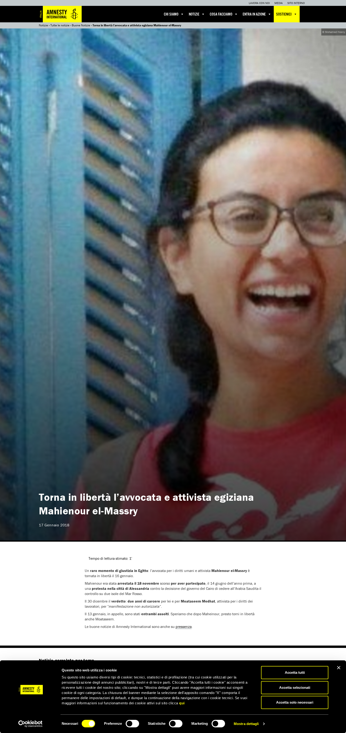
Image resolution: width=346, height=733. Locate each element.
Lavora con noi (259, 3)
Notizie (194, 14)
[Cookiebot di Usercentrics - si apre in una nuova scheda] (30, 723)
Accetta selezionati (294, 688)
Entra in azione (254, 14)
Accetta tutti (295, 672)
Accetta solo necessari (294, 702)
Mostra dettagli (246, 724)
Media (278, 3)
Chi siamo (171, 14)
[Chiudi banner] (338, 667)
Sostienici (284, 14)
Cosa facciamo (221, 14)
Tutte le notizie (59, 25)
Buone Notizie (81, 25)
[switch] (132, 723)
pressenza (184, 626)
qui (182, 703)
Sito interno (296, 3)
